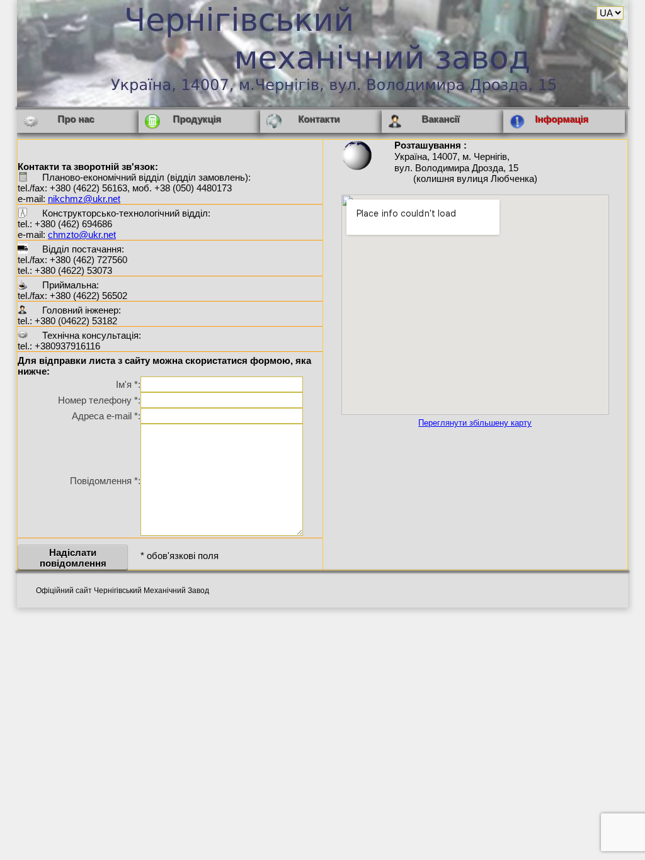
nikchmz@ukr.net (84, 198)
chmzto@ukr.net (82, 234)
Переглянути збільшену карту (475, 423)
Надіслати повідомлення (73, 558)
